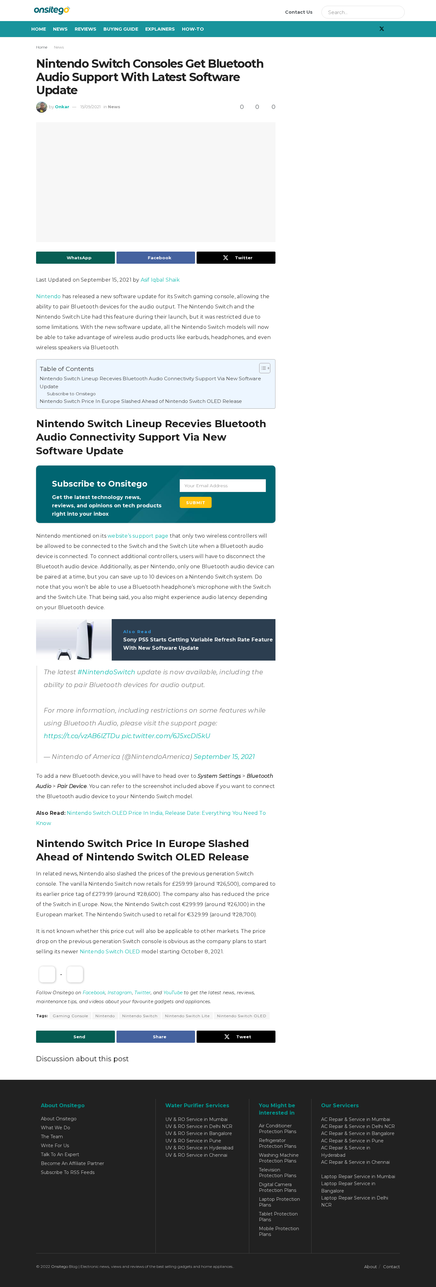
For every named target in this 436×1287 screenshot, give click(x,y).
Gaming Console (70, 1015)
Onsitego (59, 1266)
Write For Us (55, 1145)
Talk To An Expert (60, 1154)
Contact (391, 1266)
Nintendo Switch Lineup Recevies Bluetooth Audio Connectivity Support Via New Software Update (150, 382)
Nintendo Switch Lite (187, 1015)
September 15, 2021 (224, 757)
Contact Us (298, 12)
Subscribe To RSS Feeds (67, 1172)
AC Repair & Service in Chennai (355, 1162)
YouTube (173, 993)
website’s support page (138, 536)
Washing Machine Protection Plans (279, 1158)
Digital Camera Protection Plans (277, 1187)
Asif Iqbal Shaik (160, 280)
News (60, 29)
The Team (52, 1136)
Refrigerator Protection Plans (277, 1143)
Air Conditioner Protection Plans (277, 1128)
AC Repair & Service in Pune (352, 1141)
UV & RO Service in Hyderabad (199, 1148)
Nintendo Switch (140, 1015)
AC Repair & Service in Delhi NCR (358, 1126)
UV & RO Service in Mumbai (196, 1119)
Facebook (94, 993)
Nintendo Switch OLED (110, 952)
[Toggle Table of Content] (261, 368)
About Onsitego (59, 1119)
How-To (193, 29)
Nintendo (48, 296)
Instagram (120, 993)
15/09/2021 (90, 106)
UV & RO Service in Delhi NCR (198, 1126)
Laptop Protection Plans (279, 1202)
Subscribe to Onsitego (71, 393)
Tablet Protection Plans (278, 1217)
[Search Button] (398, 12)
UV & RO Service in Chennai (196, 1155)
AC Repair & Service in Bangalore (358, 1133)
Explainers (160, 29)
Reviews (85, 29)
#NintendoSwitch (106, 672)
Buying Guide (120, 29)
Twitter (142, 993)
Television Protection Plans (277, 1172)
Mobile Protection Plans (279, 1231)
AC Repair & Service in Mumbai (355, 1119)
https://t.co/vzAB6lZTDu (82, 736)
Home (38, 29)
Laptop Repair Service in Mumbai (358, 1176)
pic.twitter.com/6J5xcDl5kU (166, 736)
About (370, 1266)
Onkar (62, 106)
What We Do (55, 1128)
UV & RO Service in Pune (193, 1141)
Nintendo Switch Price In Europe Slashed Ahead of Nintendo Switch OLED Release (141, 401)
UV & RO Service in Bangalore (198, 1133)
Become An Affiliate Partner (72, 1163)
